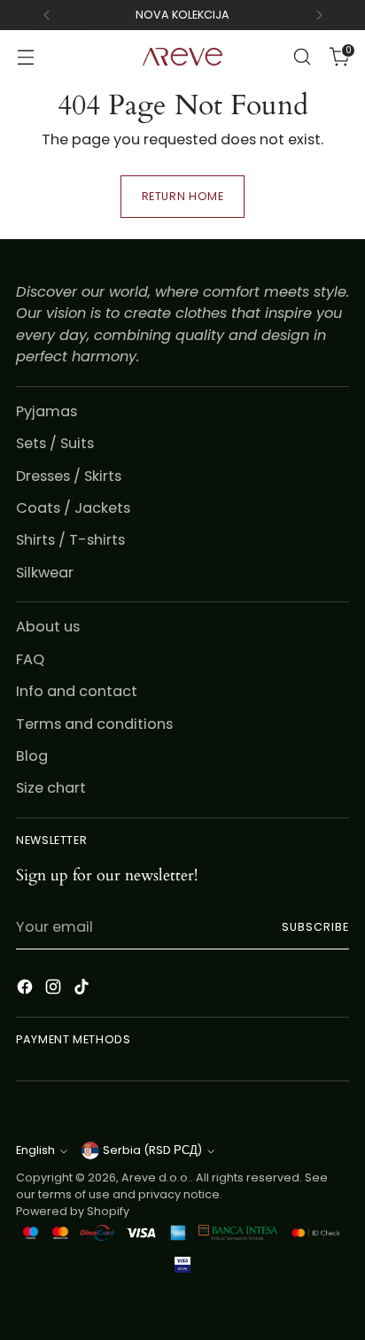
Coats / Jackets (73, 508)
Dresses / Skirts (68, 476)
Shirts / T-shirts (70, 540)
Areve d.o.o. (155, 1177)
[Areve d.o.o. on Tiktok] (83, 990)
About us (48, 626)
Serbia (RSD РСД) (152, 1150)
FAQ (30, 659)
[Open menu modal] (25, 57)
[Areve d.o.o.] (182, 57)
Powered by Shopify (72, 1211)
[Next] (318, 15)
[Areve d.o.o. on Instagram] (55, 990)
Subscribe (315, 926)
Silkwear (45, 572)
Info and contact (76, 691)
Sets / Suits (55, 443)
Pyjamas (46, 411)
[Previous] (46, 15)
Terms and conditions (94, 724)
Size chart (51, 788)
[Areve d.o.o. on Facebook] (26, 990)
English (35, 1150)
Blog (32, 756)
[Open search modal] (301, 57)
